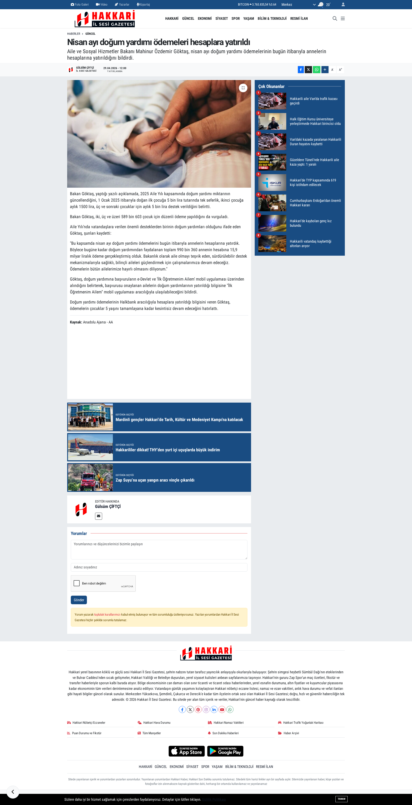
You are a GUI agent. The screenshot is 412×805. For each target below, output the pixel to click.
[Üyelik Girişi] (341, 4)
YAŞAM (248, 18)
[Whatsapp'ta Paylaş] (316, 69)
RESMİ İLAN (299, 18)
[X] (190, 709)
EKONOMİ (205, 18)
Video (104, 4)
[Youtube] (222, 709)
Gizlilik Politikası (214, 799)
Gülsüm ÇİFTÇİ (108, 506)
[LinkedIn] (214, 709)
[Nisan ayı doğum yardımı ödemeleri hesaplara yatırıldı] (159, 134)
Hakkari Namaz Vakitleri (229, 723)
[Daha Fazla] (325, 69)
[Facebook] (182, 709)
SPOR (236, 18)
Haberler (73, 33)
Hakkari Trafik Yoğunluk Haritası (303, 723)
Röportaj (144, 4)
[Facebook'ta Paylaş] (301, 69)
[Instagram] (206, 709)
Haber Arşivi (291, 733)
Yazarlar (124, 4)
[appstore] (187, 751)
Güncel (90, 33)
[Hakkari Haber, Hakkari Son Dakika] (104, 18)
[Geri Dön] (12, 792)
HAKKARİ (172, 18)
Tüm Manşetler (151, 733)
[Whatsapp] (229, 709)
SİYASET (221, 18)
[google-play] (225, 751)
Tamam (341, 798)
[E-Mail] (98, 516)
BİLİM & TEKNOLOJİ (272, 18)
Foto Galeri (82, 4)
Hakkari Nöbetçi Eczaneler (89, 723)
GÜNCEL (188, 18)
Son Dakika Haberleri (225, 733)
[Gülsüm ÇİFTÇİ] (81, 509)
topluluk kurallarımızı (107, 614)
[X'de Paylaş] (308, 69)
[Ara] (335, 18)
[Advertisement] (159, 362)
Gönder (79, 600)
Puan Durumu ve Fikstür (86, 733)
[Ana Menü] (343, 18)
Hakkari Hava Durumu (156, 723)
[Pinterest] (198, 709)
